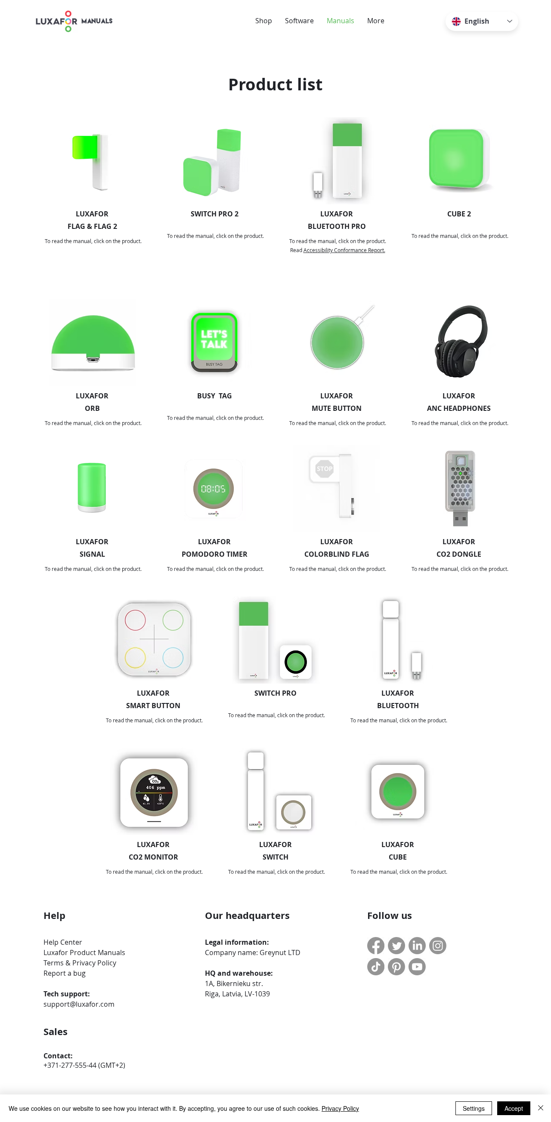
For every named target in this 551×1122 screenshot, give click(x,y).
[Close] (541, 1108)
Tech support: (66, 994)
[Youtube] (417, 966)
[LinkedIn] (417, 945)
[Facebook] (375, 945)
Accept (514, 1108)
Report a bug (64, 973)
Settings (474, 1108)
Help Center (62, 942)
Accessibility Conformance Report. (344, 250)
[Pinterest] (396, 966)
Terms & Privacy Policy (79, 963)
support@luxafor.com (79, 1004)
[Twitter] (396, 945)
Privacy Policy (340, 1108)
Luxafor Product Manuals (84, 952)
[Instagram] (437, 945)
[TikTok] (375, 966)
